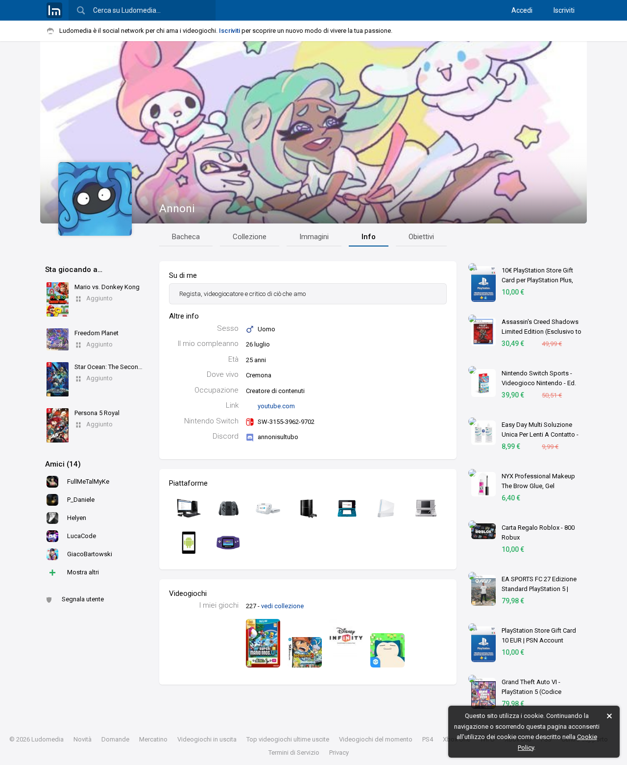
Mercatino (153, 739)
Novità (82, 739)
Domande (115, 739)
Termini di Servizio (293, 752)
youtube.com (276, 406)
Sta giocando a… (73, 269)
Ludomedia (47, 739)
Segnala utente (83, 599)
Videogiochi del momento (375, 739)
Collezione (249, 236)
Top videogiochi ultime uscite (287, 739)
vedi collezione (282, 606)
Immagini (314, 236)
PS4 (427, 739)
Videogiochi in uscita (207, 739)
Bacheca (186, 236)
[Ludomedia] (54, 10)
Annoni (177, 208)
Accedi (521, 10)
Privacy (339, 752)
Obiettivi (421, 236)
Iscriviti (564, 10)
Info (369, 236)
